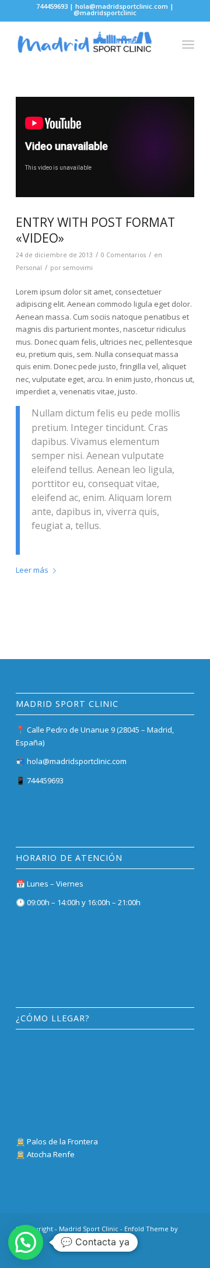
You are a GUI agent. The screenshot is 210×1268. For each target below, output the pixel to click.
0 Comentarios (123, 255)
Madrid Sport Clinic (88, 1228)
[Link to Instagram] (168, 1253)
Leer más (32, 570)
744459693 (45, 780)
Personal (29, 268)
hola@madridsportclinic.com (77, 761)
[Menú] (188, 44)
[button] (25, 1242)
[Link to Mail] (185, 1253)
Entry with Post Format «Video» (95, 230)
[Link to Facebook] (150, 1253)
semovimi (78, 268)
